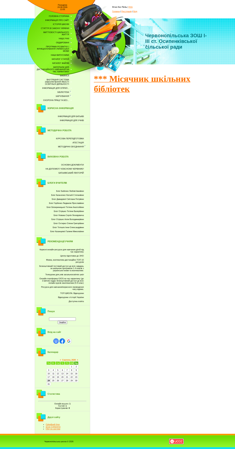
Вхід (135, 11)
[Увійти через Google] (69, 341)
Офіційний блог (53, 424)
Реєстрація (126, 11)
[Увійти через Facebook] (62, 341)
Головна (116, 11)
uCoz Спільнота (53, 427)
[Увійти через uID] (56, 341)
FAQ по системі (53, 429)
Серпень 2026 (69, 360)
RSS (131, 7)
